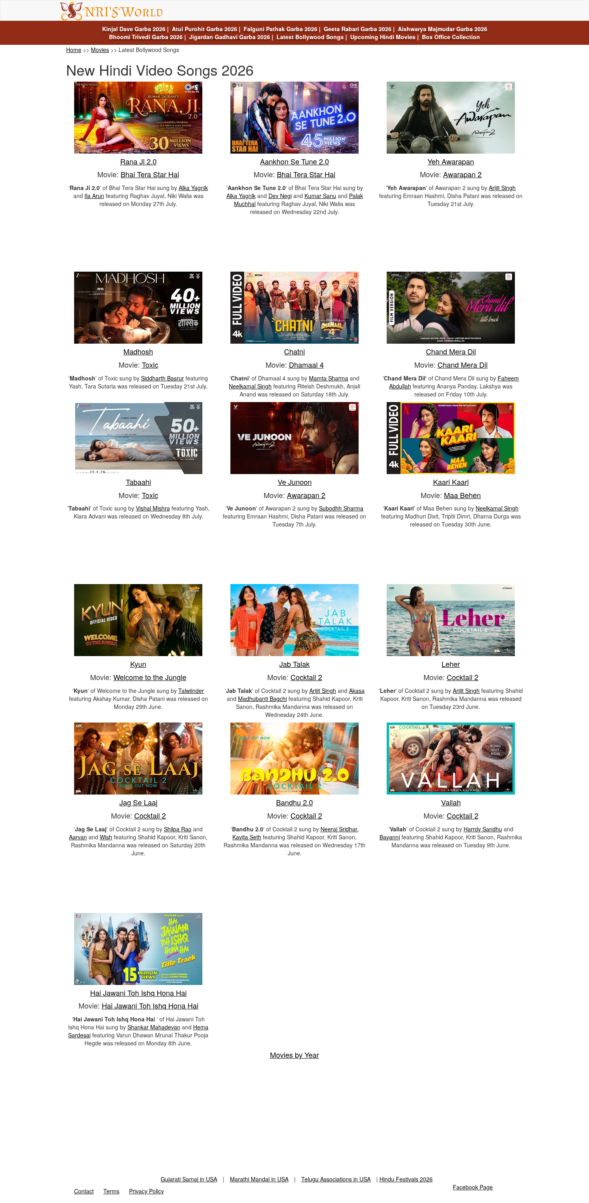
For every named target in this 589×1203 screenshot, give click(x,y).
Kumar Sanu (320, 196)
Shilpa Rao (178, 829)
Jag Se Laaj (138, 802)
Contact (84, 1191)
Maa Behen (462, 495)
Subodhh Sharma (341, 508)
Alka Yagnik (193, 188)
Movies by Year (294, 1054)
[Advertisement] (294, 246)
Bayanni (389, 837)
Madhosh (138, 351)
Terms (111, 1191)
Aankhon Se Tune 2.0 (294, 161)
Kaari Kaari (451, 481)
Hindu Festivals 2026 (406, 1179)
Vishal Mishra (153, 508)
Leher (451, 664)
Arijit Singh (502, 188)
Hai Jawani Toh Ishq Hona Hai (138, 992)
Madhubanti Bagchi (262, 699)
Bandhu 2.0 (294, 802)
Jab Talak (294, 664)
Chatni (294, 351)
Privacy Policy (146, 1191)
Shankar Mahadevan (153, 1027)
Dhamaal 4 (306, 364)
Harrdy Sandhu (483, 829)
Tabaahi (138, 481)
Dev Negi (280, 196)
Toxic (150, 364)
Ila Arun (94, 196)
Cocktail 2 (306, 677)
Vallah (451, 802)
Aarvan (78, 837)
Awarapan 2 (462, 174)
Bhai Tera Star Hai (150, 174)
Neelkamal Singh (250, 386)
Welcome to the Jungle (149, 677)
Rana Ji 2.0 (138, 161)
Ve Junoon (295, 481)
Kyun (138, 664)
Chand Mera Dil (451, 351)
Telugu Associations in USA (336, 1179)
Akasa (357, 691)
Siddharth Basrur (162, 378)
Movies (100, 50)
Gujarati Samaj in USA (189, 1179)
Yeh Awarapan (451, 161)
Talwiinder (191, 691)
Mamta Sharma (328, 378)
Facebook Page (473, 1187)
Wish (106, 837)
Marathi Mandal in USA (259, 1179)
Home (73, 50)
